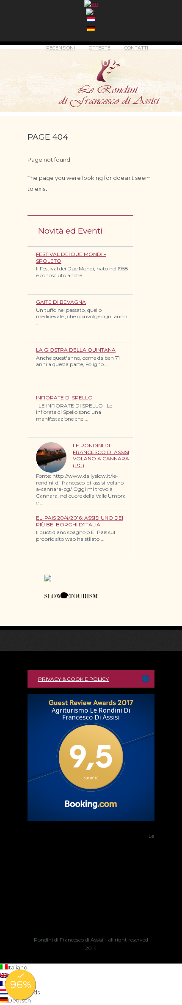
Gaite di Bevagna (61, 302)
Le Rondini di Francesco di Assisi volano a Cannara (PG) (101, 455)
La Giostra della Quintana (76, 350)
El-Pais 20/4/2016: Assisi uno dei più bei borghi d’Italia (79, 521)
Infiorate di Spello (64, 397)
